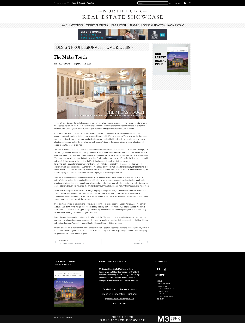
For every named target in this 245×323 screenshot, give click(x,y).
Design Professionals (79, 47)
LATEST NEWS (76, 25)
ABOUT (159, 281)
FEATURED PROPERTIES (97, 25)
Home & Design (119, 47)
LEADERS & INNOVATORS (153, 25)
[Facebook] (185, 2)
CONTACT (160, 299)
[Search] (169, 2)
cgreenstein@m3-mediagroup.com (119, 298)
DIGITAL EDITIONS (175, 25)
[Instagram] (189, 2)
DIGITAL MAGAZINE (163, 283)
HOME (64, 25)
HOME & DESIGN (118, 25)
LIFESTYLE (133, 25)
